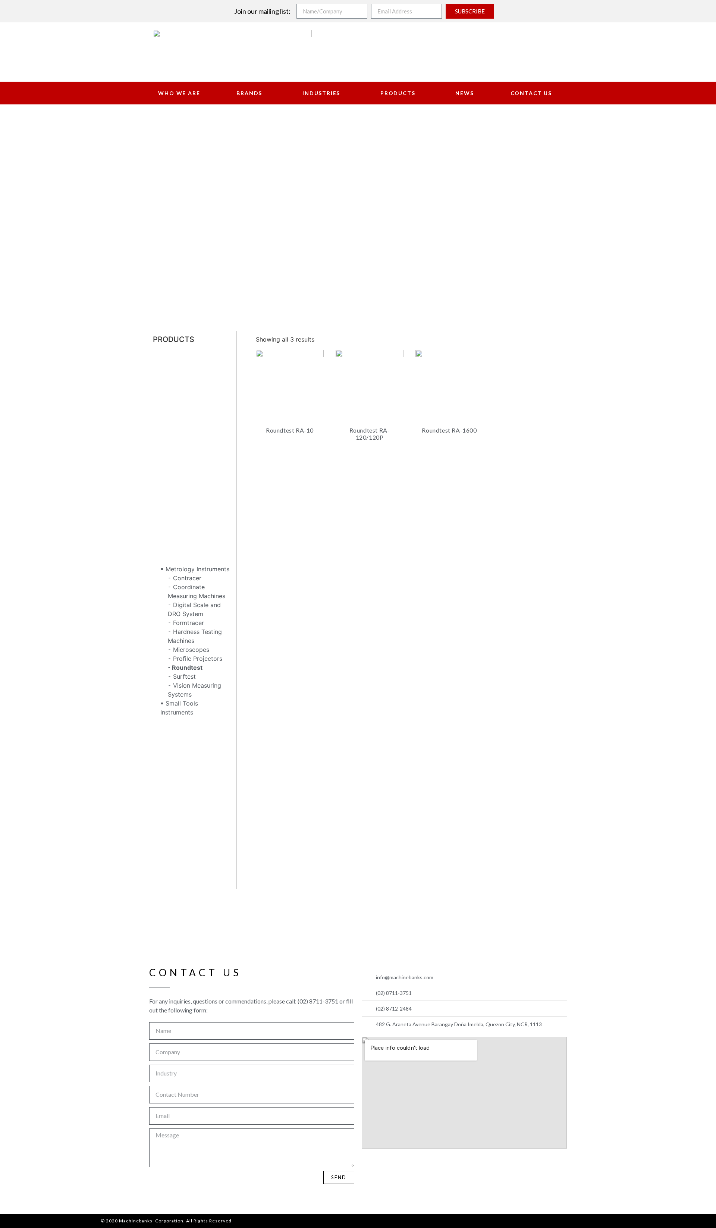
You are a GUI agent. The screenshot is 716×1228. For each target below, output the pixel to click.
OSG (159, 793)
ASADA (163, 363)
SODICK (164, 837)
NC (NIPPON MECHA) (183, 730)
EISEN (161, 408)
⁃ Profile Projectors (195, 658)
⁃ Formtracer (186, 622)
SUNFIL (163, 846)
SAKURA (165, 828)
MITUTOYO (168, 560)
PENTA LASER (173, 810)
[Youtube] (387, 1164)
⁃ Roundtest (185, 667)
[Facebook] (369, 1164)
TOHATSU (167, 864)
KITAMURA (168, 479)
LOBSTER (166, 515)
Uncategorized (174, 873)
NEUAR (163, 739)
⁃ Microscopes (188, 649)
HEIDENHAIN (171, 443)
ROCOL (163, 819)
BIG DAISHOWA (174, 381)
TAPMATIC (168, 855)
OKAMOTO (168, 775)
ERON (161, 417)
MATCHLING (170, 551)
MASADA (165, 533)
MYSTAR (165, 721)
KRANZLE (166, 506)
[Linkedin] (404, 1164)
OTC (159, 801)
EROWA (163, 426)
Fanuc (161, 435)
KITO (159, 488)
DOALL (162, 390)
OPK (159, 784)
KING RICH (168, 470)
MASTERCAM (172, 542)
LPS (158, 524)
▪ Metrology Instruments (194, 569)
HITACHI (164, 452)
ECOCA (163, 399)
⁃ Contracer (184, 578)
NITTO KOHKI (171, 757)
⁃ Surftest (182, 676)
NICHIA (163, 748)
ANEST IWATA (172, 354)
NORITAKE (167, 766)
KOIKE (161, 497)
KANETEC (167, 461)
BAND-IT (165, 372)
